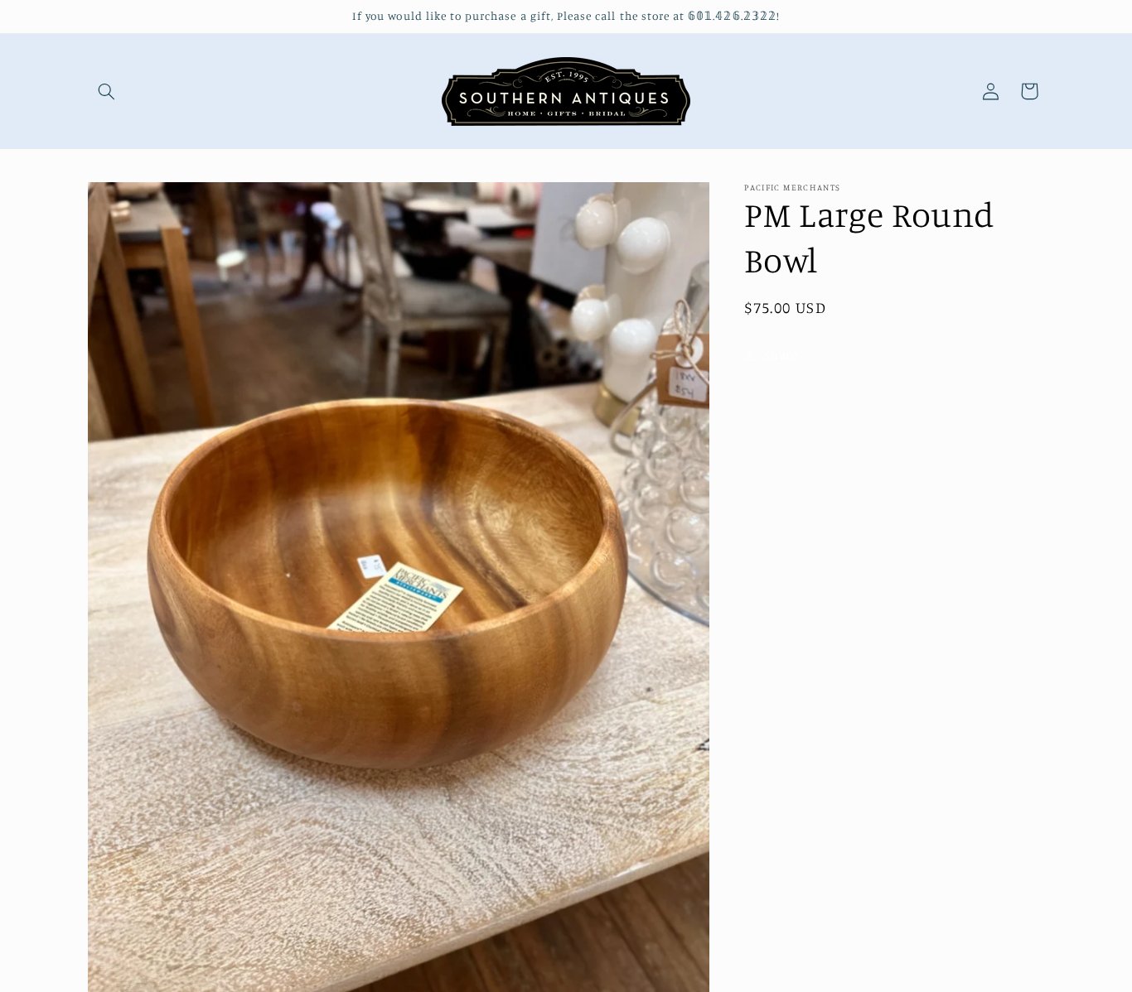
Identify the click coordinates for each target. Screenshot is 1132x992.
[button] (107, 91)
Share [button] (780, 355)
